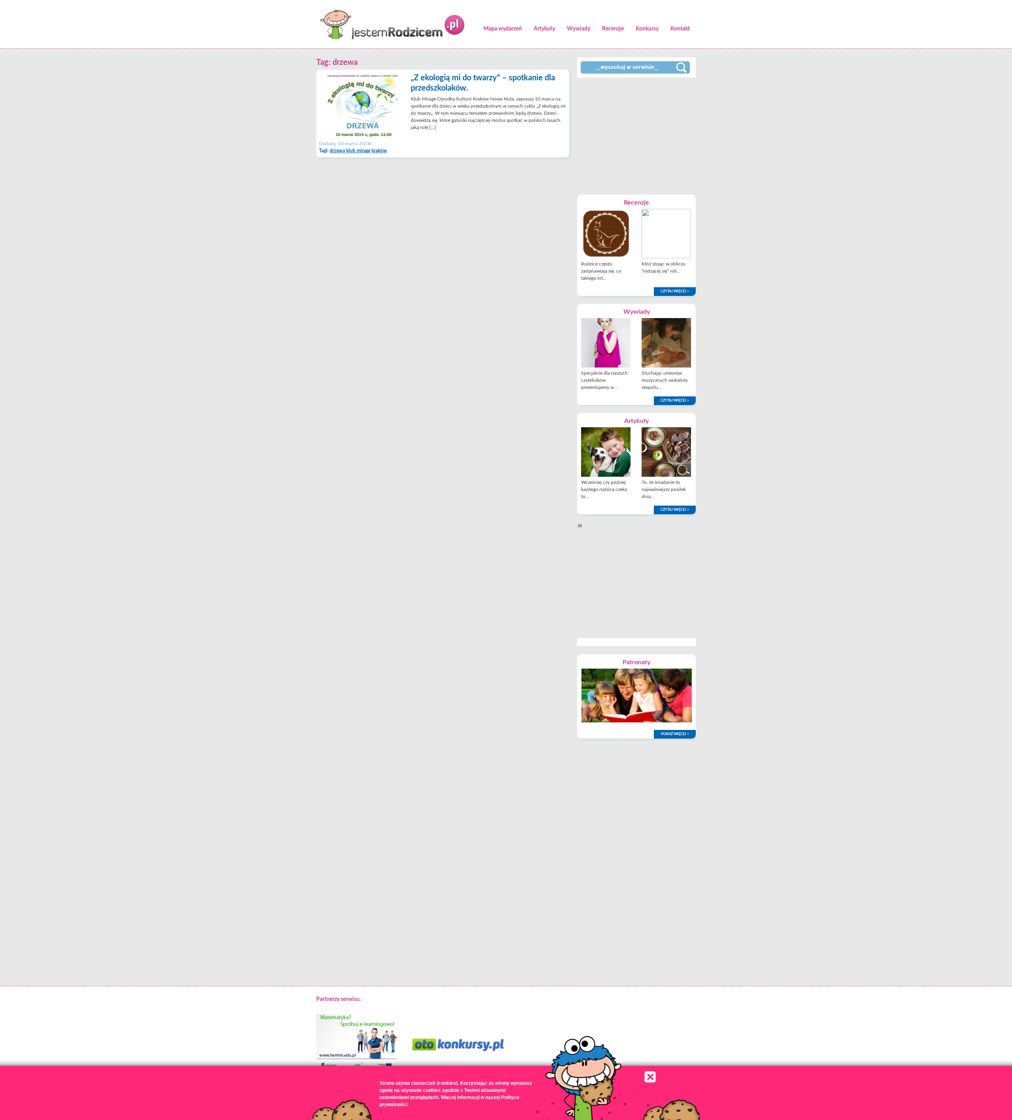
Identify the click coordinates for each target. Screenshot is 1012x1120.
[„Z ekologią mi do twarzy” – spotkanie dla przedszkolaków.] (362, 136)
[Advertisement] (636, 135)
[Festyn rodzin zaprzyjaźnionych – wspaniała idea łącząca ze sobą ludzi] (637, 720)
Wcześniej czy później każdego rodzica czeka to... (604, 489)
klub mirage (358, 150)
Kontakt (680, 29)
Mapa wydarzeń (502, 29)
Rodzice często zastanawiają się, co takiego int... (601, 271)
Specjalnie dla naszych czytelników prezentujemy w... (604, 380)
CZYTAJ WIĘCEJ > (675, 291)
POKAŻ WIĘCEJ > (675, 734)
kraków (379, 150)
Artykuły (544, 29)
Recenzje (613, 29)
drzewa (337, 150)
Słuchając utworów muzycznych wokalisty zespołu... (665, 380)
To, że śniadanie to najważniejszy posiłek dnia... (664, 489)
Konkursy (647, 29)
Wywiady (578, 29)
